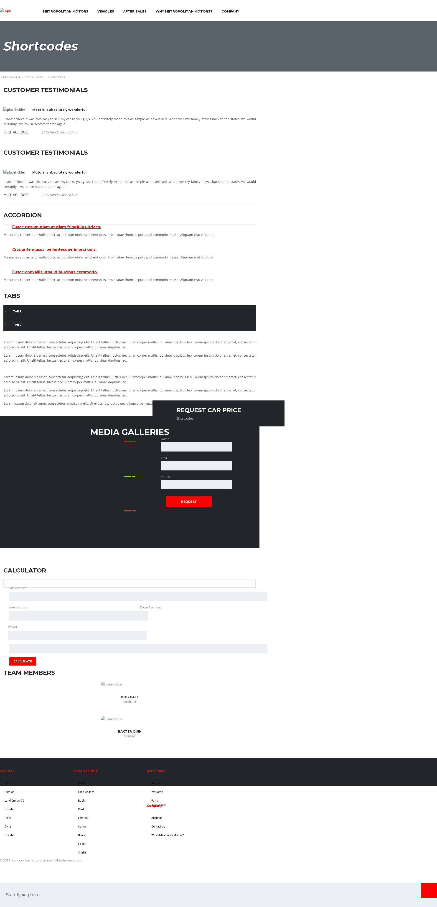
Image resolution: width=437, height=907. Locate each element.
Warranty (157, 792)
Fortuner (83, 818)
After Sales (135, 11)
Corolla (9, 809)
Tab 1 (17, 311)
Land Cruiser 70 (14, 800)
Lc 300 (82, 844)
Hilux (8, 818)
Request (189, 501)
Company (230, 11)
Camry (82, 826)
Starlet (82, 852)
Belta (8, 783)
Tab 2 (17, 324)
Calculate (22, 661)
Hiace (81, 835)
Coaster (9, 835)
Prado (81, 809)
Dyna (8, 826)
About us (157, 818)
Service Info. (158, 783)
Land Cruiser (86, 792)
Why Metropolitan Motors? (184, 11)
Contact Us (158, 826)
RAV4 (81, 783)
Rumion (9, 792)
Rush (81, 800)
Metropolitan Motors (65, 11)
